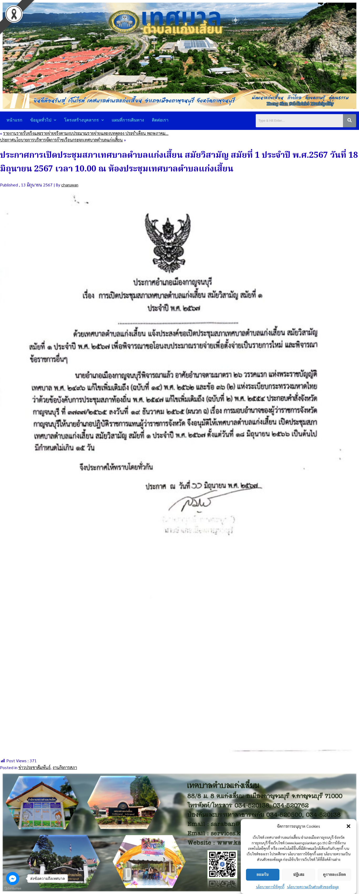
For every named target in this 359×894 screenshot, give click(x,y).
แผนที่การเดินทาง (128, 120)
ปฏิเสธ (298, 875)
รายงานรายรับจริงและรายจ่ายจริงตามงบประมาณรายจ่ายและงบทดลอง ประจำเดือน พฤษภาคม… (85, 133)
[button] (348, 826)
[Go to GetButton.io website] (12, 888)
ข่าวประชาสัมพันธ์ (34, 767)
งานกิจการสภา (65, 767)
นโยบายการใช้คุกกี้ (270, 886)
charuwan (69, 184)
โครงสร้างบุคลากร (81, 120)
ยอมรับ (263, 875)
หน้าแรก (14, 120)
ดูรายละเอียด (334, 875)
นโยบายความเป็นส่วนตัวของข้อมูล (313, 886)
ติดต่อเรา (160, 120)
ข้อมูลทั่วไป (40, 120)
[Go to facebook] (12, 878)
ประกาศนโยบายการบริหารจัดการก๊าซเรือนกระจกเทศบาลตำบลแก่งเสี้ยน (61, 140)
